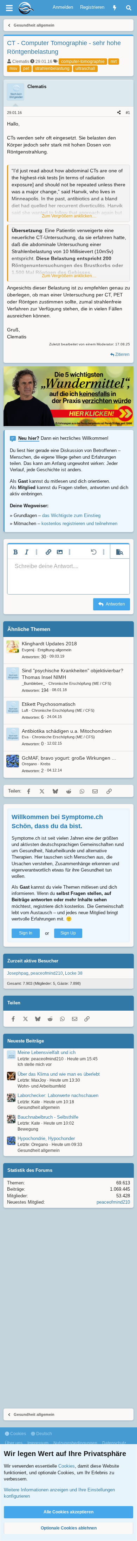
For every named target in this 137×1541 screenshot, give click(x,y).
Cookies (17, 1433)
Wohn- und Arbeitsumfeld (42, 1086)
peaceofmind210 (47, 973)
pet (26, 68)
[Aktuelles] (115, 7)
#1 (128, 112)
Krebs (45, 764)
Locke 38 (74, 973)
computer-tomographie (83, 61)
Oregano (29, 764)
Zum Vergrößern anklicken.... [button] (69, 216)
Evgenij (28, 650)
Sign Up (68, 933)
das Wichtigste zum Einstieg (71, 515)
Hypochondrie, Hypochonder (46, 1138)
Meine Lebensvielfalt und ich (47, 1052)
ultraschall (85, 68)
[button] (15, 552)
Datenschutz (114, 1443)
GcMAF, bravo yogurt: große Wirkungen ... (69, 758)
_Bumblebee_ (33, 683)
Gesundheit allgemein (39, 1107)
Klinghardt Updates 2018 (49, 643)
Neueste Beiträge (25, 1041)
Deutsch (43, 1433)
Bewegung (28, 1129)
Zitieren (122, 354)
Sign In (25, 933)
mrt (114, 61)
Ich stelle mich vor (35, 1064)
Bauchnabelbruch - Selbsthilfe (48, 1117)
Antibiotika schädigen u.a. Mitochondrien (67, 731)
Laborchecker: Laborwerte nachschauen (58, 1095)
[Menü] (9, 8)
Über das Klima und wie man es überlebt (59, 1074)
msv (13, 68)
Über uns (13, 1443)
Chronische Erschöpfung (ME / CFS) (79, 683)
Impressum (37, 1443)
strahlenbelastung (52, 68)
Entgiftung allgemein (54, 650)
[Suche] (129, 7)
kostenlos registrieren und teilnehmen (79, 523)
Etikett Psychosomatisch (49, 704)
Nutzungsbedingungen (75, 1443)
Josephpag (17, 973)
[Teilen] (119, 112)
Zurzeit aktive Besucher (32, 960)
